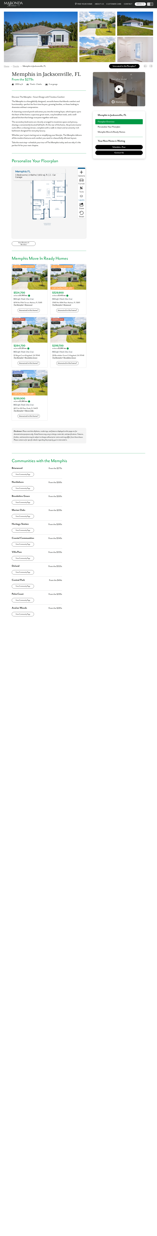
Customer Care (113, 4)
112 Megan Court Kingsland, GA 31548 (27, 355)
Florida (16, 66)
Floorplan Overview (106, 121)
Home (6, 66)
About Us (99, 4)
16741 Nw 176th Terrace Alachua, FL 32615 (28, 303)
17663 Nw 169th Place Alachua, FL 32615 (66, 303)
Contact (128, 4)
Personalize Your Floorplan (109, 127)
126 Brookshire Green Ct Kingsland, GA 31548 (68, 355)
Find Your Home (84, 4)
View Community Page (23, 474)
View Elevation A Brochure (23, 243)
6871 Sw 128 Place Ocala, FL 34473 (26, 408)
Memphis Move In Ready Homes (111, 132)
